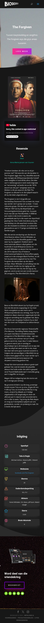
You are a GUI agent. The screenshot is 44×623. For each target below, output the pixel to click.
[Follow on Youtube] (22, 593)
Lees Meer (22, 51)
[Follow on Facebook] (6, 593)
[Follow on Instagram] (18, 593)
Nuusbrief (14, 585)
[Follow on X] (10, 593)
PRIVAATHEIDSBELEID (25, 618)
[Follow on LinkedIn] (14, 593)
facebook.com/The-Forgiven (24, 473)
